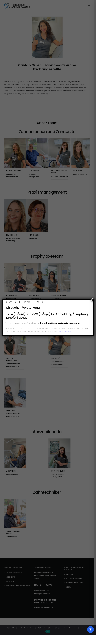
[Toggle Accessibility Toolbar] (90, 629)
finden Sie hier (64, 331)
